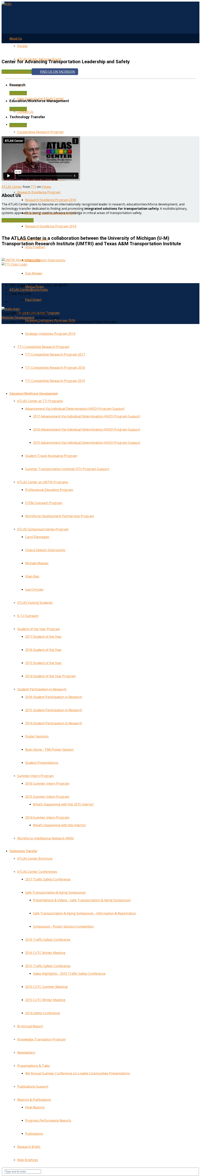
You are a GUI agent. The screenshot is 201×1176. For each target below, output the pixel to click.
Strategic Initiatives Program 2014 (50, 333)
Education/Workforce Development (33, 393)
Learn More (18, 93)
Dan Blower (33, 273)
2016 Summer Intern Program (47, 783)
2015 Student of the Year (43, 663)
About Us (15, 38)
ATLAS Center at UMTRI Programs (42, 482)
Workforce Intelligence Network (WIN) (45, 838)
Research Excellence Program (38, 192)
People (22, 46)
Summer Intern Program (35, 776)
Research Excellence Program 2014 (50, 226)
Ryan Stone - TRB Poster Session (49, 749)
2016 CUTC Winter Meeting (45, 953)
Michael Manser (37, 563)
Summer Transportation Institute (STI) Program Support (67, 469)
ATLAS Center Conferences (37, 871)
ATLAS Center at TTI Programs (40, 401)
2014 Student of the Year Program (50, 676)
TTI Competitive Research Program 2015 (55, 381)
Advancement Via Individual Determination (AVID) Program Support (74, 408)
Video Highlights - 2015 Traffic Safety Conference (69, 973)
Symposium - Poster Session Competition (63, 926)
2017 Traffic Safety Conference (47, 879)
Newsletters (26, 1052)
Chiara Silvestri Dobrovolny (45, 260)
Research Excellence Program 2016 (50, 200)
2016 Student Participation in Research (53, 697)
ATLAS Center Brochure (34, 858)
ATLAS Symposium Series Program (43, 529)
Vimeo (46, 187)
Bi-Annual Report (30, 1026)
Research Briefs (28, 1147)
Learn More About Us (18, 220)
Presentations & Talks (33, 1065)
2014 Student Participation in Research (53, 723)
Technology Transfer (23, 851)
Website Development (18, 317)
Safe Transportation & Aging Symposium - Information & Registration (84, 913)
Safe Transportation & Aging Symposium (55, 892)
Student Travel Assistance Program (51, 456)
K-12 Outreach (27, 616)
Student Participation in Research (41, 689)
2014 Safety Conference (42, 1013)
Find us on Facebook (57, 72)
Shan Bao (32, 576)
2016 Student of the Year (43, 650)
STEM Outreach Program (43, 503)
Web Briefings (27, 1160)
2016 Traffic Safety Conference (47, 939)
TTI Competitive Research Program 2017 (55, 354)
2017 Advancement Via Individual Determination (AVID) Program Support (86, 416)
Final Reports (35, 1107)
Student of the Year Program (38, 629)
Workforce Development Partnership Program (59, 516)
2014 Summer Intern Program (47, 817)
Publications (34, 1133)
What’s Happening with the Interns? (59, 825)
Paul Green (33, 299)
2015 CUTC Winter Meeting (45, 1000)
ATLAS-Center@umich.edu (28, 289)
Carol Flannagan (37, 537)
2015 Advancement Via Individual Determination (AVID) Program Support (86, 442)
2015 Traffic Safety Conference (47, 966)
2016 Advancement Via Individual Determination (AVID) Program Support (86, 429)
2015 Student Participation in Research (53, 710)
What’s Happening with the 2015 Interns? (63, 804)
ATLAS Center (12, 187)
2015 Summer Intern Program (47, 796)
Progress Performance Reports (48, 1120)
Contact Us (25, 112)
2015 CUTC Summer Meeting (46, 987)
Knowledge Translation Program (41, 1039)
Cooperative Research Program (40, 132)
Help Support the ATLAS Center (40, 98)
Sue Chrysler (34, 589)
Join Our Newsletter (17, 72)
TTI (33, 187)
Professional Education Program (49, 490)
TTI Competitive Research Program (43, 347)
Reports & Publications (34, 1099)
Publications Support (32, 1086)
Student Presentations (41, 763)
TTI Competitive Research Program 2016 (55, 367)
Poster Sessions (37, 736)
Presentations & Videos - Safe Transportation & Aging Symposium (82, 900)
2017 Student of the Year (43, 636)
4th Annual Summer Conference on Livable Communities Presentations (77, 1073)
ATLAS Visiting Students (35, 602)
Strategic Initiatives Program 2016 (50, 320)
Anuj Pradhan (35, 247)
